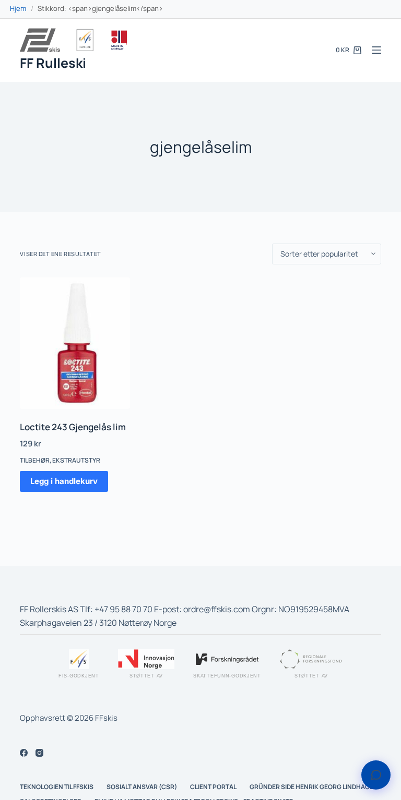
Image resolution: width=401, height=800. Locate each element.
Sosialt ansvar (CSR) (142, 787)
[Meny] (376, 50)
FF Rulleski (53, 63)
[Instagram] (39, 753)
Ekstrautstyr (76, 460)
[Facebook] (24, 753)
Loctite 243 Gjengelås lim (73, 427)
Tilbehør (35, 460)
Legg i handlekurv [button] (64, 481)
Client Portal (213, 787)
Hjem (18, 8)
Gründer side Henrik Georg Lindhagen (314, 787)
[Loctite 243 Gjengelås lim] (74, 343)
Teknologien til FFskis (56, 787)
